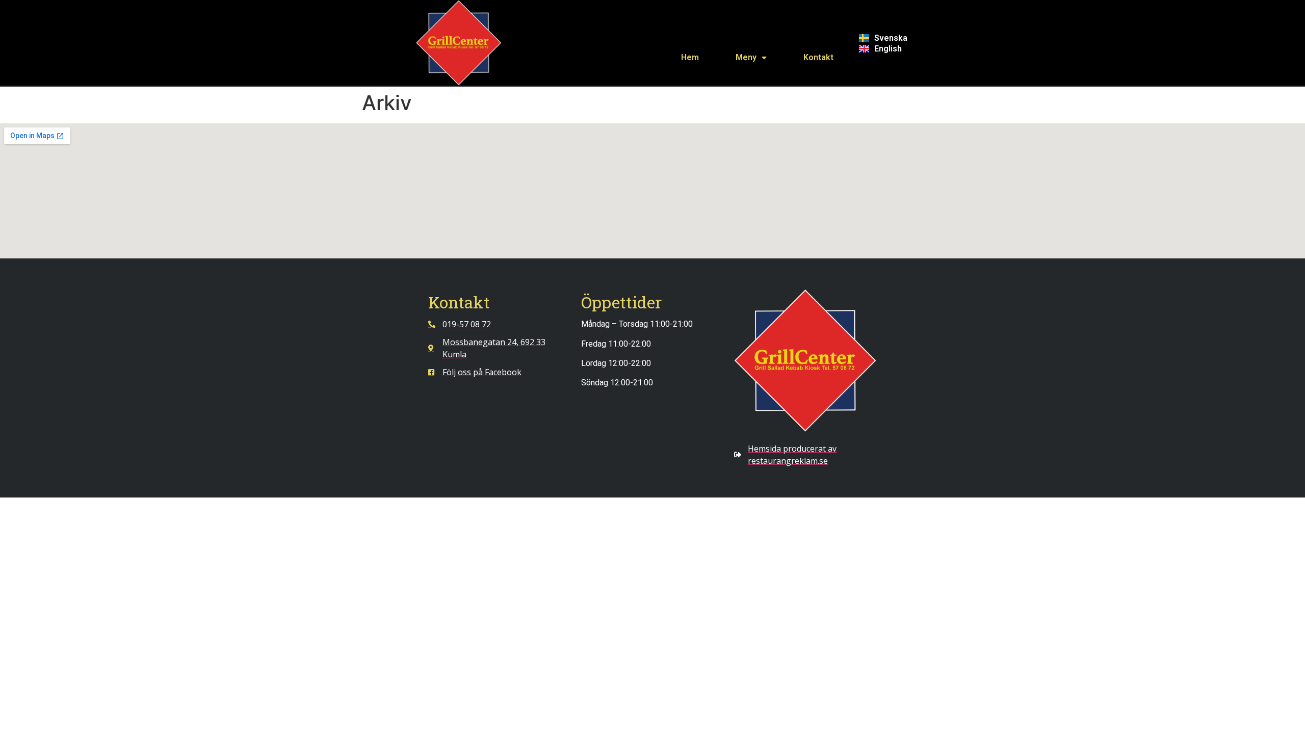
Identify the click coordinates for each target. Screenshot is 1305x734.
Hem (690, 57)
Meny (746, 57)
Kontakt (818, 57)
